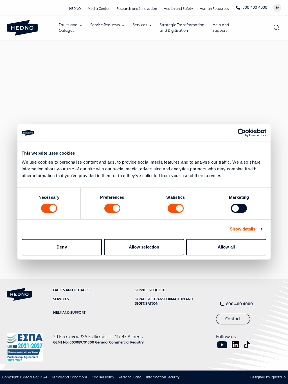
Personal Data (130, 377)
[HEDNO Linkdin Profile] (235, 344)
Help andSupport (221, 28)
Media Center (99, 9)
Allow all (226, 247)
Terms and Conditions (69, 377)
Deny (62, 247)
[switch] (112, 208)
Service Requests (105, 25)
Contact (233, 319)
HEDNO (75, 9)
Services (140, 25)
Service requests (150, 290)
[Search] (276, 27)
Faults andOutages (68, 28)
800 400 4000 (254, 7)
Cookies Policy (103, 377)
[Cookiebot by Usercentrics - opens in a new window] (241, 132)
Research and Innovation (136, 9)
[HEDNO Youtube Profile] (222, 344)
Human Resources (214, 9)
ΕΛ (277, 8)
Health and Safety (178, 9)
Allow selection (144, 247)
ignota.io (278, 377)
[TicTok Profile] (247, 344)
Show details (242, 229)
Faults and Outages (71, 290)
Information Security (162, 377)
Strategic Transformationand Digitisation (182, 28)
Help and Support (69, 313)
